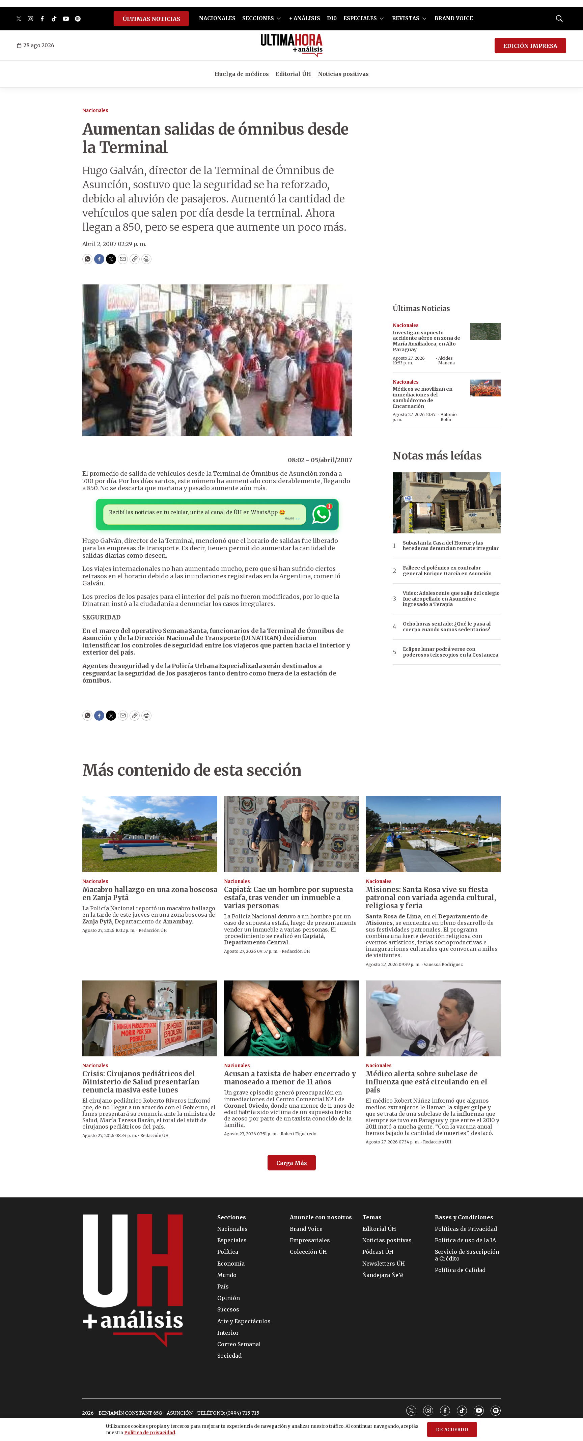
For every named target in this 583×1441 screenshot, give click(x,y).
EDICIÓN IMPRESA (530, 46)
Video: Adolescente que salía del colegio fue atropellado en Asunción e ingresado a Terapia (451, 598)
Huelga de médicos (242, 74)
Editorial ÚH (293, 74)
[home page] (292, 45)
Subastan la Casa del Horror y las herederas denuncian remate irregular (451, 546)
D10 (332, 18)
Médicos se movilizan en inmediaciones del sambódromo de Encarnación (422, 397)
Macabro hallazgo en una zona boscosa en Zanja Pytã (149, 893)
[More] (279, 18)
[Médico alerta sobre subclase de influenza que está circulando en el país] (433, 1018)
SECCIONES (258, 18)
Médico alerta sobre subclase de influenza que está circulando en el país (427, 1082)
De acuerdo (452, 1430)
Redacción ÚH (153, 930)
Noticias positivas (343, 74)
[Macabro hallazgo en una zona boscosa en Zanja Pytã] (149, 834)
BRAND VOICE (454, 18)
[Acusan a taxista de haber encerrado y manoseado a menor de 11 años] (291, 1018)
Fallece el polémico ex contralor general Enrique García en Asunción (447, 571)
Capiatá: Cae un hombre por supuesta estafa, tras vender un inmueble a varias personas (288, 897)
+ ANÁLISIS (304, 18)
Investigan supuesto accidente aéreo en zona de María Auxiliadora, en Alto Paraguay (426, 341)
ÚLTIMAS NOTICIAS (151, 19)
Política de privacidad (149, 1433)
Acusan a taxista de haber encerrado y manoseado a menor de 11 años (290, 1078)
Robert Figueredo (298, 1133)
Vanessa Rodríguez (443, 964)
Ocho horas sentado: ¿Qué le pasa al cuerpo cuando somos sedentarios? (447, 627)
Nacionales (95, 110)
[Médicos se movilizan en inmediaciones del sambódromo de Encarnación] (485, 388)
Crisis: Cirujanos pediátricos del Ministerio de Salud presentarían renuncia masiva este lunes (140, 1082)
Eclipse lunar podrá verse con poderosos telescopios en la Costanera (450, 652)
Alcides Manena (446, 360)
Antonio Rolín (449, 417)
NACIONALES (217, 18)
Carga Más (291, 1163)
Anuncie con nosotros (321, 1217)
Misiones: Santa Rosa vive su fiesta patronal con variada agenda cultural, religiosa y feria (431, 897)
